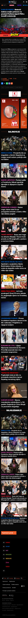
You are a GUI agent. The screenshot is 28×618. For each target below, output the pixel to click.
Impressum (5, 581)
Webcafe (8, 558)
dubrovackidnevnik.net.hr (8, 608)
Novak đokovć (18, 87)
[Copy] (12, 83)
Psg (3, 87)
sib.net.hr (14, 605)
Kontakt (14, 587)
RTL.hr (3, 600)
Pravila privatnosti (7, 587)
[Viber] (9, 83)
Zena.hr (7, 600)
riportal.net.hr (14, 606)
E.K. (16, 78)
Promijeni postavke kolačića (9, 590)
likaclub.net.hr (10, 610)
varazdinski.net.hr (6, 606)
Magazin (8, 554)
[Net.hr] (11, 595)
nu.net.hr (4, 610)
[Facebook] (2, 83)
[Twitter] (5, 83)
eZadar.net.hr (18, 608)
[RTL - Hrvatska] (4, 595)
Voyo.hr (12, 600)
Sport (8, 546)
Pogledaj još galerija (7, 533)
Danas (8, 542)
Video (7, 567)
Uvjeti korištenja (6, 584)
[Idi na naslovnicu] (13, 3)
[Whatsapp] (7, 83)
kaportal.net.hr (20, 605)
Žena (7, 563)
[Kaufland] (14, 94)
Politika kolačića (15, 584)
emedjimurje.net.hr (6, 605)
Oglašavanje (12, 581)
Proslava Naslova (9, 87)
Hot (7, 550)
